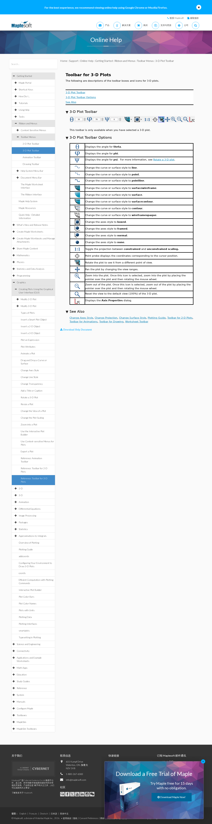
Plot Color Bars (26, 596)
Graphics (21, 282)
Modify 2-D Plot (28, 299)
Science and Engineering (28, 644)
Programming (23, 275)
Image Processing (27, 515)
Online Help (86, 60)
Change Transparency (32, 383)
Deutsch (44, 813)
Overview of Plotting (29, 542)
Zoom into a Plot (29, 424)
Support (73, 60)
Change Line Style (29, 377)
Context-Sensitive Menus (33, 130)
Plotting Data (25, 617)
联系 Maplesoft (177, 18)
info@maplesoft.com (76, 779)
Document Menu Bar (31, 177)
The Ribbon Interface (31, 194)
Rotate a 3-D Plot (29, 397)
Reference (22, 688)
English (23, 813)
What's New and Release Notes (32, 224)
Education (22, 674)
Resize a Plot (27, 404)
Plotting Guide (26, 549)
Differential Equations (30, 508)
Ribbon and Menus (28, 123)
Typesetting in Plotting (30, 637)
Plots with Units (27, 610)
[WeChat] (92, 794)
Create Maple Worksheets (30, 231)
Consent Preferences (88, 818)
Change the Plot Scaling (32, 417)
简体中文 (64, 813)
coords (22, 573)
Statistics (23, 529)
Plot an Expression (30, 339)
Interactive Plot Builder (30, 590)
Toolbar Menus (28, 137)
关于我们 (17, 755)
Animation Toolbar (32, 157)
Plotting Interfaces (28, 623)
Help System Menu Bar (32, 170)
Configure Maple (25, 708)
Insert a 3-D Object (30, 333)
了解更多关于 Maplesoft (22, 792)
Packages (23, 522)
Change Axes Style (30, 370)
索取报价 (194, 18)
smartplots (24, 630)
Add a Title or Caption (31, 390)
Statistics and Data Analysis (30, 268)
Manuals (21, 701)
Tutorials (23, 103)
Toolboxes (22, 715)
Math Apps (22, 667)
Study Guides (23, 681)
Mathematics (23, 255)
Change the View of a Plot (33, 411)
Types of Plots (28, 312)
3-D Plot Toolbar (31, 150)
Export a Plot (27, 451)
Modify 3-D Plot (28, 306)
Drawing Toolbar (31, 164)
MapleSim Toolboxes (27, 728)
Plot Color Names (27, 603)
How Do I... (24, 96)
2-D (21, 488)
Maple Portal (25, 82)
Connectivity (23, 650)
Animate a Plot (28, 353)
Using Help (24, 109)
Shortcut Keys (26, 89)
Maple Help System (28, 201)
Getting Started (24, 76)
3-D (21, 495)
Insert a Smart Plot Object (34, 319)
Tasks (22, 116)
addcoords (24, 556)
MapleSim (21, 722)
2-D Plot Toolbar (31, 143)
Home (63, 60)
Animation (24, 502)
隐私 (75, 818)
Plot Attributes (28, 346)
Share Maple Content (27, 248)
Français (33, 813)
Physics (20, 262)
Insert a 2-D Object (30, 326)
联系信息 (65, 755)
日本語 (54, 813)
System (20, 694)
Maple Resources (27, 208)
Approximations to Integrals (33, 535)
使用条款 (67, 818)
